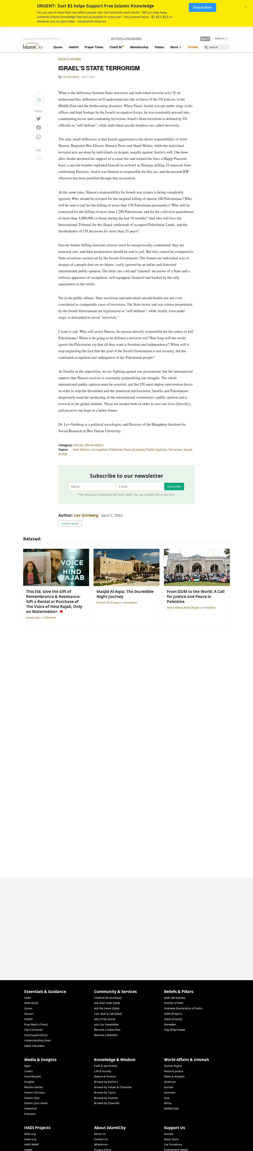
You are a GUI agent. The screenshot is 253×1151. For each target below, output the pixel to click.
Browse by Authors (106, 1081)
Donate (168, 1134)
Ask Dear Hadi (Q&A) (107, 1003)
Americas (170, 1081)
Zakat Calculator (34, 1046)
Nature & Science (105, 1076)
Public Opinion (156, 450)
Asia (166, 1098)
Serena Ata (33, 617)
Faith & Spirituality (105, 1066)
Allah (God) (31, 1003)
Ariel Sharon (81, 450)
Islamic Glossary (34, 1092)
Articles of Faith (174, 1003)
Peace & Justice (134, 450)
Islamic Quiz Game (36, 1103)
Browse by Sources (106, 1098)
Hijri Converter (33, 1029)
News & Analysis (174, 1076)
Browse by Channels (106, 1103)
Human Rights (173, 1066)
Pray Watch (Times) (36, 1024)
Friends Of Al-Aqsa (108, 602)
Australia (169, 1092)
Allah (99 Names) (174, 997)
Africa (167, 1103)
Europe (168, 1087)
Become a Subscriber (107, 1029)
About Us (100, 1134)
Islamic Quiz (32, 1098)
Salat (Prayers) (173, 1013)
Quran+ (29, 1013)
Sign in (205, 38)
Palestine (115, 450)
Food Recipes (32, 1076)
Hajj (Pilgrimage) (174, 1029)
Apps (27, 1066)
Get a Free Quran (104, 1019)
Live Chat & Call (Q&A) (108, 1013)
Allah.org (30, 1134)
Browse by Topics (105, 1092)
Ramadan (170, 1024)
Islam (27, 997)
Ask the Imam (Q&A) (106, 1008)
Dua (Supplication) (35, 1035)
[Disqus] (126, 924)
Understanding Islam (37, 1040)
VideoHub (30, 1108)
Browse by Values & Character (113, 1087)
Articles (78, 445)
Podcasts (30, 1114)
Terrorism (175, 450)
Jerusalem (130, 602)
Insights (29, 1081)
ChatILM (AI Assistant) (107, 997)
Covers (28, 1071)
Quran (28, 1008)
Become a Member (106, 1035)
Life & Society (102, 1071)
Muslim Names (33, 1087)
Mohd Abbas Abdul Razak (183, 607)
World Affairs (69, 59)
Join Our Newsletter (106, 1024)
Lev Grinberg (86, 515)
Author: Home (70, 523)
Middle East (171, 1108)
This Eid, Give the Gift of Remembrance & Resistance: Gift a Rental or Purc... (175, 1145)
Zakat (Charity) (173, 1019)
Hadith (28, 1019)
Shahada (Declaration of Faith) (183, 1008)
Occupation (99, 450)
